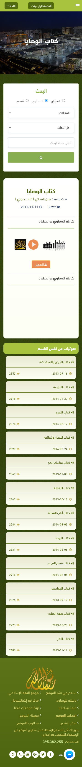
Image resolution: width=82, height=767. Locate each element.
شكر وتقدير (68, 722)
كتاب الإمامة (62, 487)
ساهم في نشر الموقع (61, 692)
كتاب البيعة (63, 537)
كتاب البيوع (63, 412)
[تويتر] (42, 754)
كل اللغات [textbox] (63, 127)
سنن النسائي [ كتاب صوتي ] (33, 198)
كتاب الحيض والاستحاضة (54, 361)
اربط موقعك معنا (26, 707)
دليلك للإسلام (66, 700)
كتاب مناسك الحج (59, 462)
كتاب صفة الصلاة (59, 613)
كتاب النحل (63, 638)
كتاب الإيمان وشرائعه (57, 437)
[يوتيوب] (27, 754)
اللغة (12, 5)
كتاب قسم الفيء (59, 562)
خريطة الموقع (29, 715)
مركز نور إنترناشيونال (25, 700)
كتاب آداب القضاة (59, 512)
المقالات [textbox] (64, 112)
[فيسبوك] (50, 754)
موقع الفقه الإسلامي (23, 692)
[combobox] (41, 113)
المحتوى (37, 100)
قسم (20, 100)
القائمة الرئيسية (42, 5)
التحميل (39, 264)
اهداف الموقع (66, 715)
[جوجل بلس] (35, 754)
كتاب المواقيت (60, 588)
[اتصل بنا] (20, 754)
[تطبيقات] (12, 754)
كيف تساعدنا (67, 707)
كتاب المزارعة (61, 386)
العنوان (56, 100)
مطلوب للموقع (28, 722)
